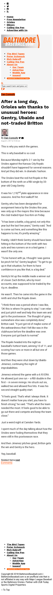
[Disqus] (26, 499)
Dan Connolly (11, 138)
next (18, 460)
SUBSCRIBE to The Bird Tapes (18, 78)
